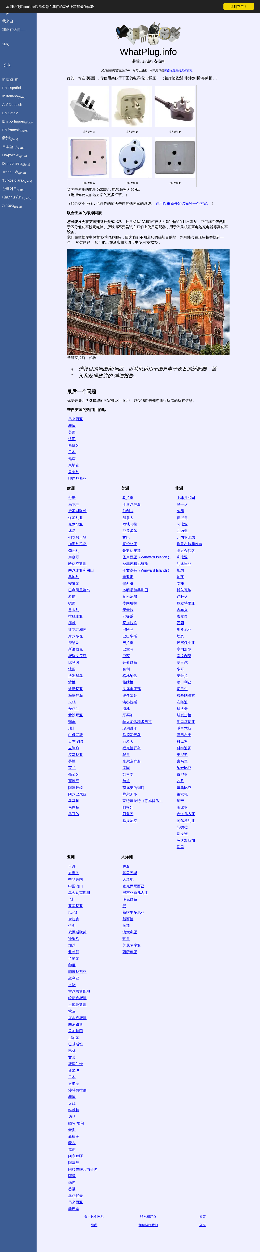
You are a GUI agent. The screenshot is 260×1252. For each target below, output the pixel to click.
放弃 (202, 1216)
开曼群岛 (129, 662)
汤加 (126, 926)
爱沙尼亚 (75, 715)
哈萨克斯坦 (77, 564)
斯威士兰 (184, 715)
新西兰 (127, 919)
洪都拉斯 (129, 702)
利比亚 (182, 557)
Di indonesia (16, 163)
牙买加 (127, 715)
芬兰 (72, 761)
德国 (72, 603)
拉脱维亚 (75, 616)
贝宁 (180, 801)
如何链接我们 (148, 1225)
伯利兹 (127, 511)
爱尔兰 (73, 709)
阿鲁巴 (127, 814)
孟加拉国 (75, 1031)
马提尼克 (129, 821)
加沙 (72, 945)
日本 (72, 452)
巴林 (72, 1051)
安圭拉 (127, 610)
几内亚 (182, 531)
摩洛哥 (182, 709)
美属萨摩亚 (131, 945)
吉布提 (182, 610)
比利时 (73, 662)
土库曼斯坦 (77, 1005)
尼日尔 (182, 689)
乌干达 (182, 504)
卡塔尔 (73, 959)
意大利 (73, 472)
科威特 (73, 1110)
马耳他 (73, 814)
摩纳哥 (73, 643)
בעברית (12, 206)
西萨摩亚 (129, 952)
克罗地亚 (75, 524)
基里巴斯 (129, 873)
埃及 (180, 636)
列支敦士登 (77, 537)
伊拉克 (73, 919)
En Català (10, 113)
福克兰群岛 (131, 748)
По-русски (14, 155)
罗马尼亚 (75, 755)
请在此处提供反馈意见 (178, 70)
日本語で (13, 147)
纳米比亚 (184, 768)
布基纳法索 (186, 695)
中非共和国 (186, 498)
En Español (11, 88)
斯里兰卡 (75, 1064)
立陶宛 (73, 748)
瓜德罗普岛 (131, 735)
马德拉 (182, 827)
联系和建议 (148, 1216)
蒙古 (72, 1143)
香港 (72, 1189)
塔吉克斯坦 (77, 1018)
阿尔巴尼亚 (77, 794)
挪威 (72, 623)
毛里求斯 (184, 728)
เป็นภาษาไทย (16, 197)
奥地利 (73, 577)
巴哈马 (127, 630)
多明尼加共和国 (135, 590)
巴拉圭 (127, 643)
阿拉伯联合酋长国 (83, 1169)
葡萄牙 (73, 775)
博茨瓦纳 (184, 590)
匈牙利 (73, 551)
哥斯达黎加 (131, 551)
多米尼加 (129, 597)
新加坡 (73, 1071)
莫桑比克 (184, 788)
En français (15, 130)
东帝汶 (73, 873)
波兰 (72, 682)
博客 (6, 44)
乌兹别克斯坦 (79, 893)
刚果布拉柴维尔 (189, 544)
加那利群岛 (77, 544)
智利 (126, 669)
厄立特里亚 (186, 603)
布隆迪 (182, 702)
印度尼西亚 (77, 478)
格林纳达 (129, 676)
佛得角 (182, 518)
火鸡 (72, 702)
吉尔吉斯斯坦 (79, 991)
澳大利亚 (129, 932)
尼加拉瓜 (129, 623)
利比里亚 (184, 564)
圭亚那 (127, 577)
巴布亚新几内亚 (135, 893)
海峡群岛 (75, 695)
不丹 (72, 866)
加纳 (180, 570)
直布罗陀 (75, 742)
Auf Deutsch (12, 105)
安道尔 (73, 584)
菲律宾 (73, 1136)
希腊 (72, 597)
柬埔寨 (73, 465)
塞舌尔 (182, 662)
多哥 (180, 669)
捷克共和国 (77, 630)
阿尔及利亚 (186, 821)
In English (10, 79)
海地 (126, 709)
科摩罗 (182, 742)
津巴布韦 (184, 735)
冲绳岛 (73, 939)
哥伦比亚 (129, 544)
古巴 (126, 537)
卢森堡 (73, 557)
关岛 (126, 866)
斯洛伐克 (75, 649)
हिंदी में (10, 138)
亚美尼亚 (75, 906)
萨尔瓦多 (129, 794)
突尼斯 (182, 755)
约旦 (72, 1117)
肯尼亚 (182, 775)
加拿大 (127, 518)
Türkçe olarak (17, 180)
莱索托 (182, 794)
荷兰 (72, 768)
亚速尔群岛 (131, 504)
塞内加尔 (184, 649)
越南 (72, 459)
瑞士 (72, 728)
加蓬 (180, 577)
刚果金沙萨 (186, 551)
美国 (72, 432)
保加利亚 (75, 518)
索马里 (182, 761)
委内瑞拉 (129, 603)
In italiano (14, 96)
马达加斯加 (186, 840)
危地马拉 (129, 524)
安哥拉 (182, 676)
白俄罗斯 (75, 735)
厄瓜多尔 (129, 531)
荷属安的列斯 (133, 788)
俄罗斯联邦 (77, 511)
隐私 (94, 1225)
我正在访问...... (14, 30)
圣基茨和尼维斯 (135, 564)
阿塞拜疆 (75, 788)
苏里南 (127, 775)
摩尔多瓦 (75, 636)
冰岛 (72, 531)
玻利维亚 (129, 728)
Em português (17, 121)
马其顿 (73, 801)
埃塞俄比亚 (186, 643)
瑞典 (72, 722)
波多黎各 (129, 695)
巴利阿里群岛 (79, 590)
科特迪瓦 (184, 748)
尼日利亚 (184, 682)
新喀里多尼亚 (133, 912)
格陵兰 (127, 682)
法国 (72, 439)
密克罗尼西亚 (133, 886)
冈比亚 (182, 524)
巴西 (126, 656)
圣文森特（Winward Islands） (146, 570)
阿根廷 (127, 807)
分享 (202, 1225)
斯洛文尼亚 (77, 656)
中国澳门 (75, 886)
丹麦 (72, 498)
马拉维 (182, 834)
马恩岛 (73, 807)
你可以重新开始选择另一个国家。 (184, 204)
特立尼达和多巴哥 (137, 722)
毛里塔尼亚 (186, 722)
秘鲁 (126, 755)
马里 (180, 847)
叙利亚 (73, 978)
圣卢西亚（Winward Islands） (146, 557)
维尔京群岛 (131, 761)
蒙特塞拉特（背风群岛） (142, 801)
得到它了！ (238, 6)
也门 (72, 899)
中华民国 (75, 879)
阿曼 (72, 1176)
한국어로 (13, 189)
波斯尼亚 (75, 689)
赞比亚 (182, 807)
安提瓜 (127, 616)
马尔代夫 (75, 1196)
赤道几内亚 (186, 814)
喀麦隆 (182, 616)
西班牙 (73, 445)
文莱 (72, 1057)
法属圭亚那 (131, 689)
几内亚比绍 (186, 537)
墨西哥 (127, 584)
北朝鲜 (73, 952)
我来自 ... (9, 21)
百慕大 (127, 742)
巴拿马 (127, 649)
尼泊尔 (73, 1038)
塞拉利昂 (184, 656)
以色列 (73, 912)
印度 (72, 965)
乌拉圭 (127, 498)
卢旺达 (182, 597)
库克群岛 (129, 899)
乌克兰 (73, 504)
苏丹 (180, 781)
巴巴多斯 (129, 636)
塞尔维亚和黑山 (81, 570)
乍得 (180, 511)
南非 (180, 584)
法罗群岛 (75, 676)
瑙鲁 (126, 939)
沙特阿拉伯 (77, 1090)
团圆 (180, 623)
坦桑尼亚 (184, 630)
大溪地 (127, 879)
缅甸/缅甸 (76, 1123)
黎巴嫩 (73, 1209)
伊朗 (72, 926)
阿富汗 (73, 1163)
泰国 (72, 426)
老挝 (72, 1130)
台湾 (72, 985)
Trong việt (14, 172)
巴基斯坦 (75, 1044)
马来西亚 (75, 419)
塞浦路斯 (75, 1024)
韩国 (72, 1182)
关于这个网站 (94, 1216)
